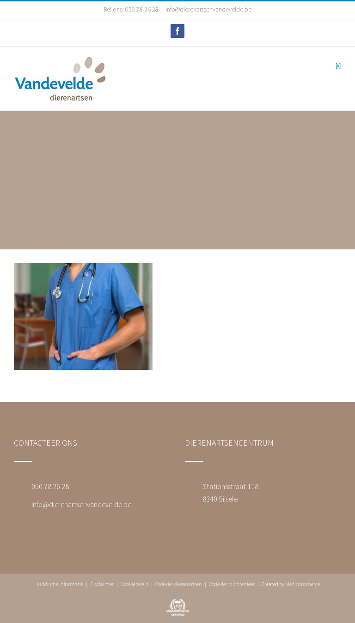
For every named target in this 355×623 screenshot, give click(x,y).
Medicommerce (302, 584)
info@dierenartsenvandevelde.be (208, 9)
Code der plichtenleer (232, 584)
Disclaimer (102, 584)
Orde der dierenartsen (178, 584)
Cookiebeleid (134, 584)
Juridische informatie (59, 584)
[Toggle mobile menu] (338, 66)
